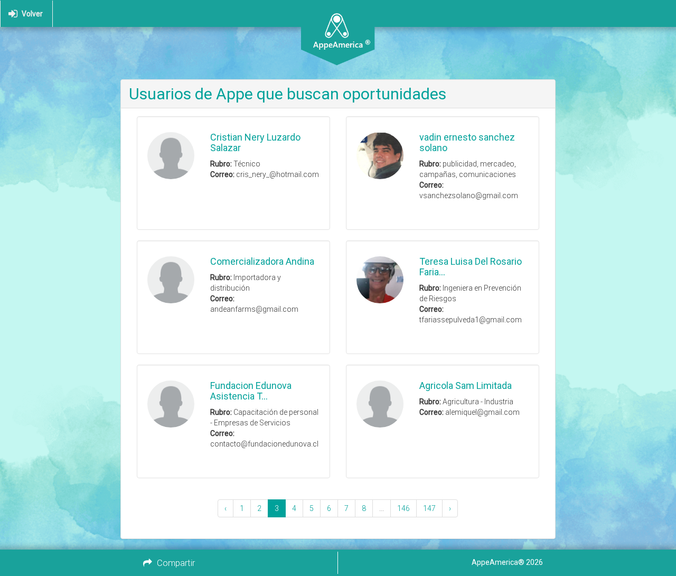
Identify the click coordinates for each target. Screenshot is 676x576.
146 (403, 508)
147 (429, 508)
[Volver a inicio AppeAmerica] (338, 14)
